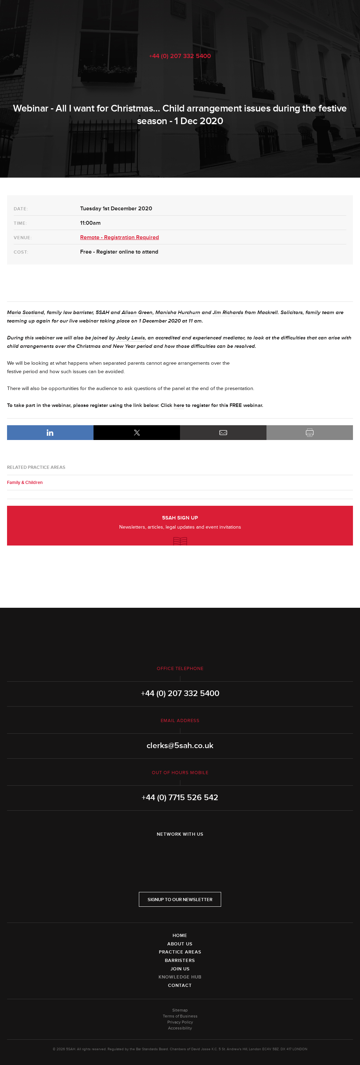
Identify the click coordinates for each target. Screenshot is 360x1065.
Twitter (180, 853)
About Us (180, 944)
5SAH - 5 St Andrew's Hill (180, 22)
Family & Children (25, 482)
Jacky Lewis (130, 337)
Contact (180, 985)
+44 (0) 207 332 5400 (180, 56)
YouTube (200, 853)
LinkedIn (50, 432)
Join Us (180, 969)
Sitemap (180, 1010)
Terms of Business (180, 1016)
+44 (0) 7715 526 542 (180, 798)
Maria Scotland (25, 312)
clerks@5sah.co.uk (180, 746)
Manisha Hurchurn (177, 312)
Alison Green (137, 312)
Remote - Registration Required (119, 237)
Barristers (180, 960)
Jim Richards (228, 312)
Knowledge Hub (180, 977)
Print (309, 432)
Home (180, 935)
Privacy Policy (180, 1022)
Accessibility (180, 1028)
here (179, 405)
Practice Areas (180, 952)
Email (223, 432)
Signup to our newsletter (180, 900)
